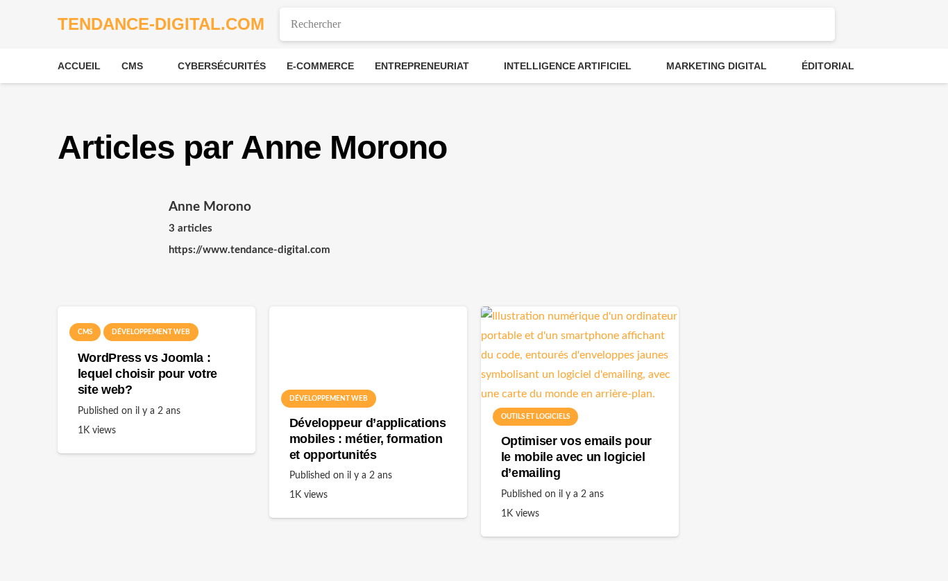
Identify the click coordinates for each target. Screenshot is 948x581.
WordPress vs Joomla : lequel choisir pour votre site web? (147, 374)
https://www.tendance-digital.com (249, 250)
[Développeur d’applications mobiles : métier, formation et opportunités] (368, 352)
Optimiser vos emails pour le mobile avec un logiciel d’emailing (576, 457)
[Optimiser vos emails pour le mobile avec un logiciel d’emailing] (580, 361)
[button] (152, 66)
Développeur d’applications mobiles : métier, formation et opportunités (367, 439)
